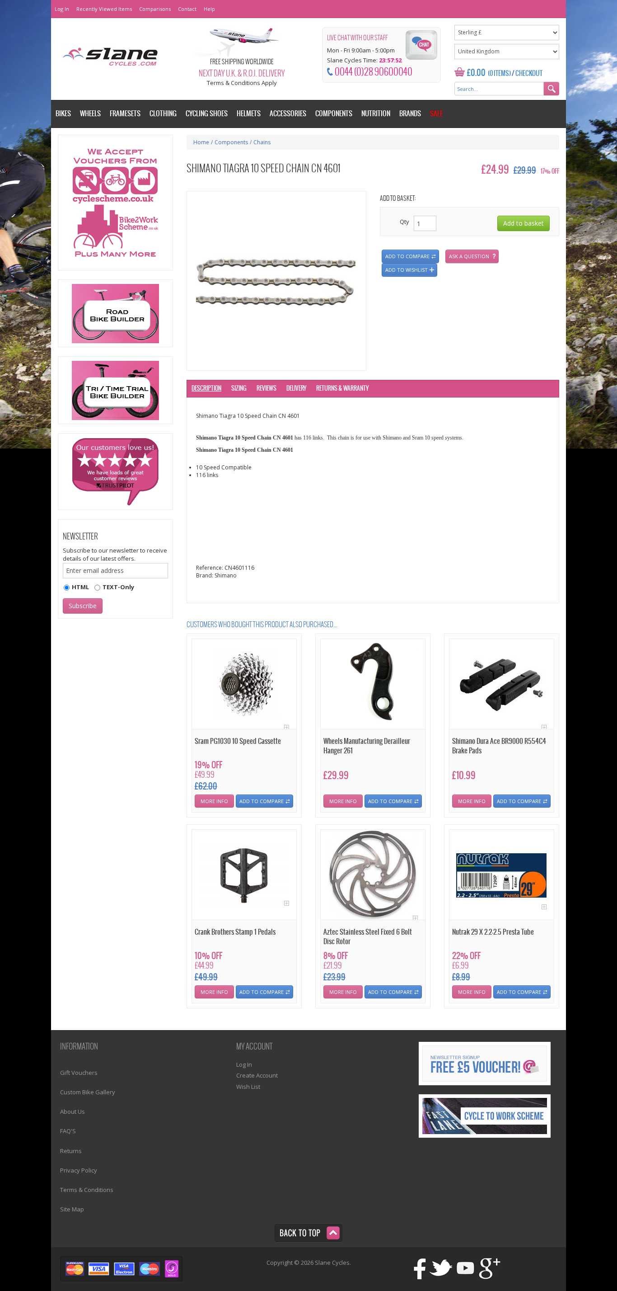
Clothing (163, 114)
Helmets (249, 114)
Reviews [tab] (266, 388)
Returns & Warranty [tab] (342, 388)
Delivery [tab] (296, 388)
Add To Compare (261, 801)
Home (201, 142)
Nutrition (375, 114)
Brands (410, 114)
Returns (71, 1151)
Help (209, 8)
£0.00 (476, 73)
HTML (80, 587)
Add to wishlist (406, 269)
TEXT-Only (118, 587)
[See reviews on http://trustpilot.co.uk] (115, 471)
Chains (262, 142)
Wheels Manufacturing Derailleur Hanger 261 (366, 746)
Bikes (63, 114)
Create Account (257, 1075)
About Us (72, 1111)
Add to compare (407, 256)
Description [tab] (206, 388)
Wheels (90, 114)
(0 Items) (499, 73)
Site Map (72, 1209)
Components (231, 142)
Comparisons (155, 8)
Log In (62, 8)
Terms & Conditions (86, 1190)
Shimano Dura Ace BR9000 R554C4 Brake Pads (499, 746)
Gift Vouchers (79, 1073)
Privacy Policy (78, 1170)
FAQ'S (68, 1131)
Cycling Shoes (207, 114)
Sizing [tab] (239, 388)
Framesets (125, 114)
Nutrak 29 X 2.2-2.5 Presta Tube (493, 932)
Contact (187, 8)
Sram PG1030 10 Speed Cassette (238, 741)
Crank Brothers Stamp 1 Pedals (235, 932)
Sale (436, 114)
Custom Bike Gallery (87, 1092)
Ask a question (469, 256)
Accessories (288, 114)
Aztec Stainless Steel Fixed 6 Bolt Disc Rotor (367, 937)
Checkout (528, 73)
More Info (214, 801)
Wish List (248, 1087)
